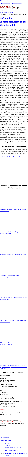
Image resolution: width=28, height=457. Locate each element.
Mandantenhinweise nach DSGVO (12, 447)
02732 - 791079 (6, 156)
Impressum (7, 443)
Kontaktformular (5, 437)
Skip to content (4, 0)
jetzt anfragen (16, 156)
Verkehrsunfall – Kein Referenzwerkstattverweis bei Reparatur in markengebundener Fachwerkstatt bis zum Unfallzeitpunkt (13, 367)
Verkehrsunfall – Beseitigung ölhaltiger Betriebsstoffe (13, 254)
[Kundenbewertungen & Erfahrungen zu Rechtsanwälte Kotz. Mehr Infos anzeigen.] (3, 434)
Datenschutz (7, 445)
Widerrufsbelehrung (9, 448)
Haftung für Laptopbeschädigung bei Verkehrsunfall (13, 21)
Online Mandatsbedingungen (11, 450)
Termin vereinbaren (6, 440)
